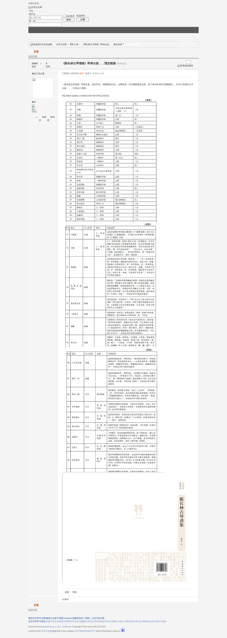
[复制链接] (121, 63)
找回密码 (80, 16)
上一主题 (179, 62)
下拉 (31, 11)
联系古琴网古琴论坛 (68, 621)
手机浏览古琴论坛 (102, 621)
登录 (68, 19)
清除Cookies (118, 621)
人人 (95, 599)
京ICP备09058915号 (85, 631)
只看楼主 (66, 73)
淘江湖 (74, 599)
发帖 (30, 51)
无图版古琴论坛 (86, 621)
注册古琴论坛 (52, 621)
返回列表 (33, 56)
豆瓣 (99, 599)
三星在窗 (40, 73)
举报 (74, 592)
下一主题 (182, 62)
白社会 (116, 599)
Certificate (66, 626)
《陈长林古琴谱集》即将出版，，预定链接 (102, 44)
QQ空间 (87, 599)
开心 (91, 599)
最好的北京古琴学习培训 (154, 621)
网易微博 (104, 599)
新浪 (78, 599)
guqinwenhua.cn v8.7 (50, 626)
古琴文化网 (61, 44)
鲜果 (112, 599)
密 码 (32, 21)
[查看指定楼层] (185, 65)
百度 (108, 599)
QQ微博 (82, 599)
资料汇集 (74, 44)
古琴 (73, 84)
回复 (36, 51)
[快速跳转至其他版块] (41, 44)
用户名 (32, 14)
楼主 (82, 73)
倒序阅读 (75, 73)
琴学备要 (133, 44)
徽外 (34, 102)
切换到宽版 (33, 3)
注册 (82, 19)
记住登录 (70, 16)
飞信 (121, 599)
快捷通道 (186, 42)
